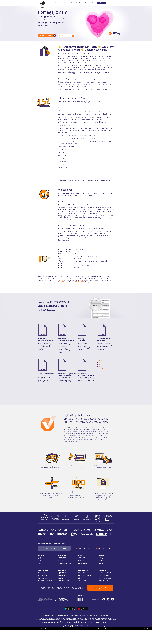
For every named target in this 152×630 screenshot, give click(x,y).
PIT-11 (80, 3)
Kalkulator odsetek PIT (63, 577)
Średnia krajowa (41, 572)
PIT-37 (70, 3)
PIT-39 (42, 369)
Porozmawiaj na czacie (56, 548)
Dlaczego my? (81, 560)
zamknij (145, 628)
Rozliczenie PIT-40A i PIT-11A (64, 563)
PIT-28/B (101, 376)
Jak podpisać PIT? (82, 562)
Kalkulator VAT (61, 575)
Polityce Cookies (73, 629)
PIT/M (100, 372)
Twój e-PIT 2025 (61, 560)
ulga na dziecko (92, 282)
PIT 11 (72, 282)
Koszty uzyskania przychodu (105, 578)
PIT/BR (101, 366)
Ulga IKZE (80, 578)
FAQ (79, 565)
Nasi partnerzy (102, 558)
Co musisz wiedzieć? (82, 563)
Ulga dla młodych (82, 580)
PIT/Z (100, 370)
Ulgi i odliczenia (81, 557)
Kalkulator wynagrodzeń (63, 572)
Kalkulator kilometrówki (63, 580)
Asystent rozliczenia (82, 558)
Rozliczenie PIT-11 (62, 562)
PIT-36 (62, 334)
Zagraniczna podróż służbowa (45, 578)
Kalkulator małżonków (63, 574)
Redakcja (101, 563)
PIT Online (60, 565)
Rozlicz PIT (101, 3)
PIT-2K (100, 374)
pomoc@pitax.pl (105, 548)
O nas (100, 557)
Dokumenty (101, 562)
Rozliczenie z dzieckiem (104, 575)
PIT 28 (82, 282)
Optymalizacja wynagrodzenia (45, 580)
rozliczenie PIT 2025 (57, 282)
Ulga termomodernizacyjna (84, 575)
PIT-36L (62, 369)
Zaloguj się (110, 3)
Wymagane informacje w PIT (105, 572)
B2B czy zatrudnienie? (43, 575)
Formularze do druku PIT (104, 580)
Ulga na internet (82, 577)
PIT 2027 (63, 3)
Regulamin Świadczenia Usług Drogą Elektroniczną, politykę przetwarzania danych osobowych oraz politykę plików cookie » (86, 626)
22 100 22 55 (84, 548)
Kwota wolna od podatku (104, 577)
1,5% (92, 3)
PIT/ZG (101, 368)
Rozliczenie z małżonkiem (104, 574)
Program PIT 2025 (62, 557)
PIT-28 (75, 3)
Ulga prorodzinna (82, 572)
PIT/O (100, 364)
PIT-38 (82, 334)
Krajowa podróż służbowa (44, 577)
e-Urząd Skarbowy (62, 558)
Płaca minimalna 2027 (43, 574)
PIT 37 (77, 282)
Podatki (57, 3)
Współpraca (101, 560)
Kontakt (100, 565)
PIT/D (100, 362)
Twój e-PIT (86, 3)
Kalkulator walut (61, 578)
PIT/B (100, 360)
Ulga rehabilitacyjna (82, 574)
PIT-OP (81, 369)
